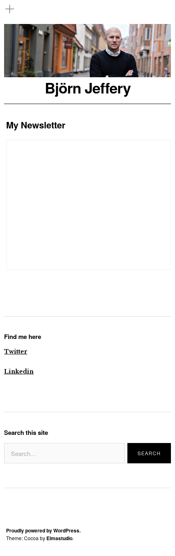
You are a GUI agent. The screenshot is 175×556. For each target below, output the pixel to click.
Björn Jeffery (88, 87)
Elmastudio (59, 538)
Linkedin (19, 371)
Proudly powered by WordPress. (43, 530)
